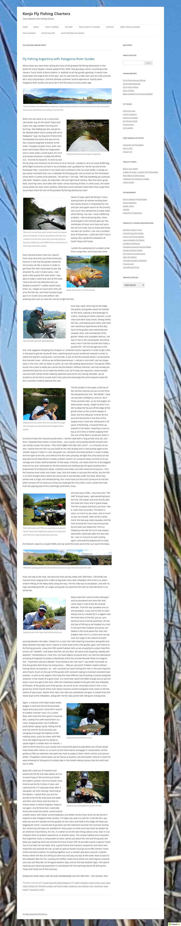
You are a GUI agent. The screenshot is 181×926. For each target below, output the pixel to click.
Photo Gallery (48, 33)
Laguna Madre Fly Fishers (133, 240)
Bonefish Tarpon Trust (132, 230)
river (91, 886)
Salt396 (126, 209)
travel (25, 889)
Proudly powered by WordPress (35, 914)
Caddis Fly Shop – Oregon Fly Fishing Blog (140, 172)
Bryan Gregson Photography (135, 199)
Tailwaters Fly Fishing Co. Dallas (136, 179)
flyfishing (42, 886)
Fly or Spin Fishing (130, 87)
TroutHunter (128, 124)
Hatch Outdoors (130, 114)
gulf (55, 886)
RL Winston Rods (130, 121)
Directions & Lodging (130, 27)
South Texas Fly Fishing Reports (56, 883)
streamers (98, 886)
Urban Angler (128, 182)
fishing (32, 886)
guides (50, 886)
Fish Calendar (29, 33)
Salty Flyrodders (130, 257)
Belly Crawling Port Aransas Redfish (138, 94)
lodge (65, 886)
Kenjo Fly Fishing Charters (46, 13)
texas (106, 886)
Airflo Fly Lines (129, 111)
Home (25, 27)
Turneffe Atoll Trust (131, 267)
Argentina (84, 883)
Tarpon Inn (127, 151)
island (59, 886)
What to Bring (52, 27)
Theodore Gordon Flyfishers (135, 260)
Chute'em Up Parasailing (133, 145)
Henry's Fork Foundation (133, 236)
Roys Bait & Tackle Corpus (134, 175)
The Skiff (69, 27)
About (36, 27)
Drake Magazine (129, 202)
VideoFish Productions (132, 213)
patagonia (73, 886)
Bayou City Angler (130, 168)
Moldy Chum (128, 206)
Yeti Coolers (128, 128)
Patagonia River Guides (132, 250)
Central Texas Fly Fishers (133, 233)
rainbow (85, 886)
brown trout (94, 883)
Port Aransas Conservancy (134, 253)
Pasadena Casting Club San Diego (137, 247)
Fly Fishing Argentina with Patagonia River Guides (58, 59)
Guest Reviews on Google (72, 33)
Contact (110, 27)
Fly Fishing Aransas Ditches (134, 80)
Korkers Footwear (130, 117)
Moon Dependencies (131, 83)
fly (36, 886)
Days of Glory (128, 90)
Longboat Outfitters (131, 243)
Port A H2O (127, 148)
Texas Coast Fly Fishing (89, 27)
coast (103, 883)
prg (79, 886)
